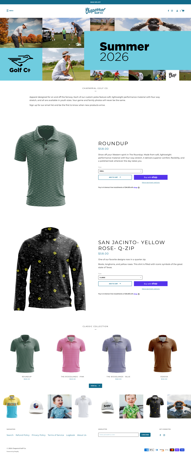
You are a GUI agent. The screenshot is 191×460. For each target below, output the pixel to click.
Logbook (70, 435)
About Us (81, 435)
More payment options (151, 183)
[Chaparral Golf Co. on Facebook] (168, 11)
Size (99, 167)
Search (10, 435)
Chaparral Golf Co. (19, 448)
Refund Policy (23, 435)
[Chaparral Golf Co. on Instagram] (172, 11)
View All (94, 386)
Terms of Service (56, 435)
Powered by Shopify (13, 451)
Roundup (113, 143)
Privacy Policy (39, 435)
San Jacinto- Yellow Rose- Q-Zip (131, 245)
